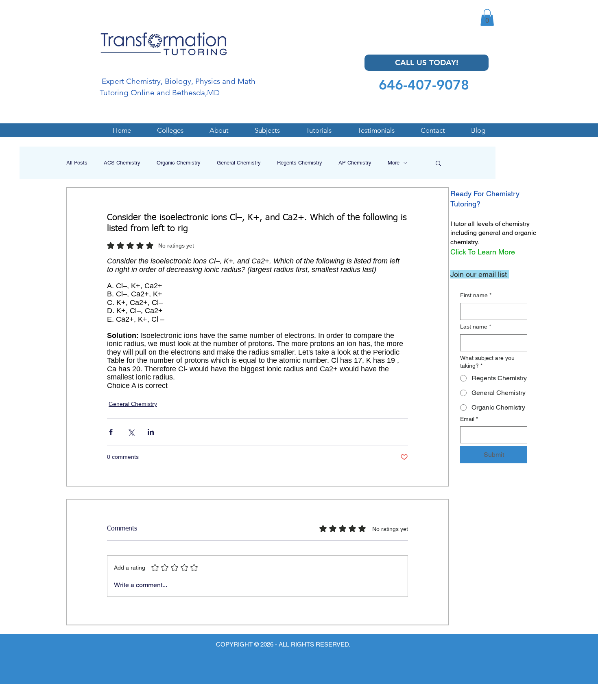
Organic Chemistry (179, 163)
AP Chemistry (354, 163)
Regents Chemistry (299, 163)
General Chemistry (239, 163)
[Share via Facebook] (111, 432)
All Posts (76, 163)
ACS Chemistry (122, 163)
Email (469, 419)
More (393, 163)
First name (475, 295)
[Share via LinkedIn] (151, 432)
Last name (475, 326)
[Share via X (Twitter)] (131, 432)
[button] (487, 17)
